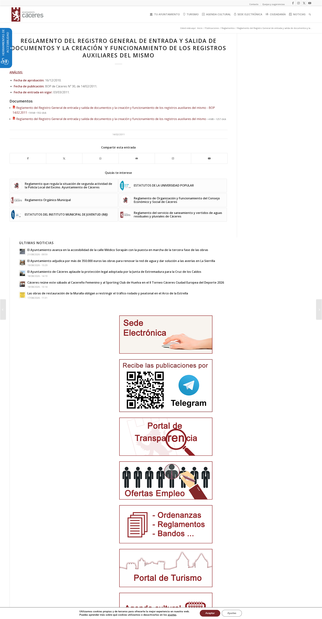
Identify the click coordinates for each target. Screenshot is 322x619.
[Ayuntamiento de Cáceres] (27, 14)
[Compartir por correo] (137, 158)
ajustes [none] (172, 615)
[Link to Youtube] (309, 3)
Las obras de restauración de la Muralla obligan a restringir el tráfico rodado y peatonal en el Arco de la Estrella (107, 293)
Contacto (253, 4)
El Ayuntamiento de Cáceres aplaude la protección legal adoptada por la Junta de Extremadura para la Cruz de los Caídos (114, 272)
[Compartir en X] (64, 158)
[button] (3, 309)
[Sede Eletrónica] (166, 335)
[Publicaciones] (166, 524)
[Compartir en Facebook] (28, 158)
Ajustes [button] (231, 613)
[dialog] (161, 613)
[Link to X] (304, 3)
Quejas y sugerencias (273, 4)
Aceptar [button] (210, 613)
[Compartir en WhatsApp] (100, 158)
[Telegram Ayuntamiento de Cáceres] (166, 385)
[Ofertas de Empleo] (166, 480)
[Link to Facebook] (293, 3)
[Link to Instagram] (298, 3)
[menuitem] (164, 14)
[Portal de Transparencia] (166, 437)
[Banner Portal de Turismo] (166, 568)
